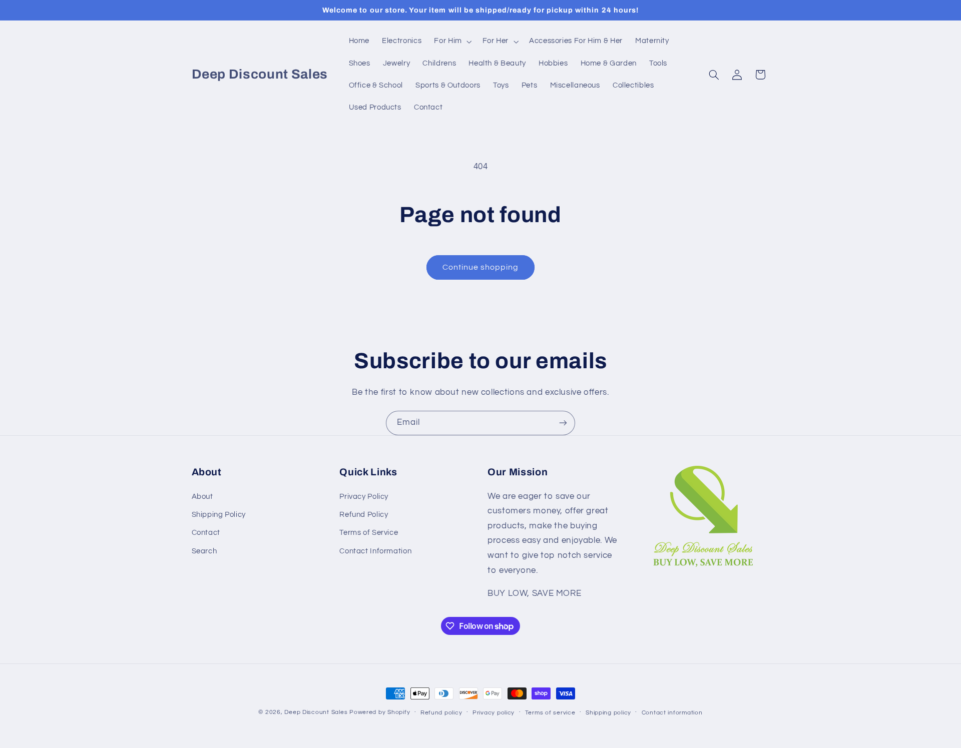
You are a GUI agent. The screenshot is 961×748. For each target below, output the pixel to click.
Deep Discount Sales (315, 712)
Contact (206, 533)
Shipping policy (608, 712)
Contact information (672, 712)
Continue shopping (480, 267)
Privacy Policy (363, 496)
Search (204, 551)
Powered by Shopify (379, 712)
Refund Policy (363, 514)
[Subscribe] (563, 423)
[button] (452, 42)
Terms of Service (368, 533)
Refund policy (441, 712)
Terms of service (550, 712)
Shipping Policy (219, 514)
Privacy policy (493, 712)
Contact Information (375, 551)
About (202, 496)
